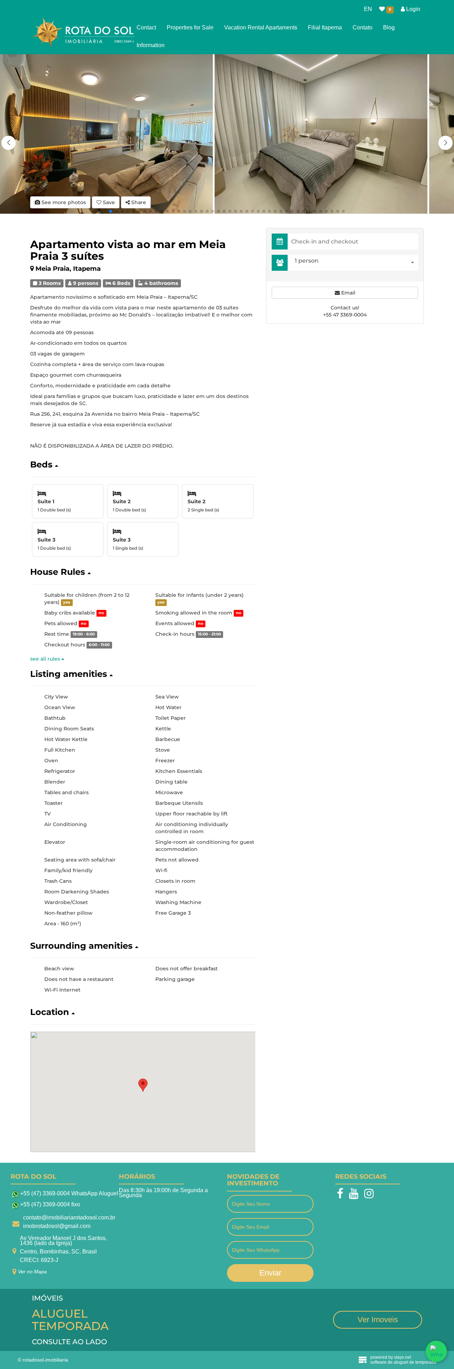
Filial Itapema (325, 27)
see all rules (45, 659)
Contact (146, 27)
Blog (389, 27)
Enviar (270, 1272)
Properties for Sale (190, 27)
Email (347, 293)
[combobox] (354, 263)
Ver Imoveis (378, 1319)
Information (151, 45)
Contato (362, 27)
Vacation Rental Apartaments (260, 27)
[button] (445, 143)
